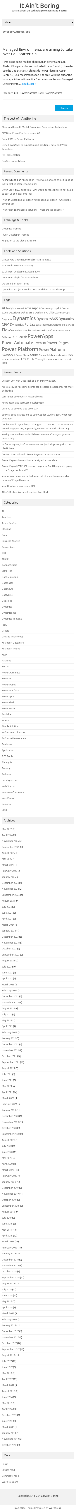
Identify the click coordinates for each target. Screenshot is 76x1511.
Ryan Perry (7, 209)
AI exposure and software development (23, 402)
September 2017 (11, 1349)
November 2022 (10, 1002)
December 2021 (10, 1044)
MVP (67, 330)
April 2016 (7, 1409)
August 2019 (8, 1211)
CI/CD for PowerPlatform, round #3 (21, 133)
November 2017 (10, 1337)
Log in (5, 1464)
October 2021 (9, 1056)
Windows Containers (13, 792)
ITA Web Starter (19, 330)
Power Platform (28, 93)
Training (6, 768)
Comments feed (10, 1475)
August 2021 (8, 1068)
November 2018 (10, 1265)
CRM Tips (7, 571)
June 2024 (7, 912)
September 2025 (11, 847)
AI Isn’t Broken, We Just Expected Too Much (25, 492)
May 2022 (7, 1020)
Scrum (34, 354)
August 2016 (8, 1391)
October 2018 (9, 1271)
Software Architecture (13, 732)
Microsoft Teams (11, 648)
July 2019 (7, 1217)
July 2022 (7, 1014)
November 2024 (10, 888)
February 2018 (9, 1319)
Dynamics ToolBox (12, 618)
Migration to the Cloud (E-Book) (19, 240)
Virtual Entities (55, 359)
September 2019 (11, 1205)
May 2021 (7, 1086)
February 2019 (9, 1247)
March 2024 (8, 924)
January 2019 (9, 1253)
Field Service (67, 324)
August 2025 (8, 853)
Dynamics (24, 318)
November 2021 (10, 1050)
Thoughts (41, 359)
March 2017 (8, 1385)
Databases (7, 583)
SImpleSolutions (48, 355)
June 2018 (7, 1295)
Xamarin (67, 359)
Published (7, 714)
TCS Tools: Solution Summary (17, 265)
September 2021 (11, 1062)
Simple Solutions (11, 726)
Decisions (7, 600)
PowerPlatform (52, 350)
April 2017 (7, 1379)
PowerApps (40, 336)
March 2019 (8, 1241)
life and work (35, 330)
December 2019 (10, 1187)
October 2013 (9, 1415)
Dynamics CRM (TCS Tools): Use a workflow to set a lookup (33, 289)
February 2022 (9, 1032)
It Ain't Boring (39, 5)
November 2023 (10, 942)
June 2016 (7, 1397)
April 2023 (7, 978)
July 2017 (7, 1361)
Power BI (40, 343)
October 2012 (9, 1445)
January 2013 (9, 1433)
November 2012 (10, 1439)
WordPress (8, 798)
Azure (19, 308)
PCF (14, 337)
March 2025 (8, 865)
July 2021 (7, 1074)
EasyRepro (42, 324)
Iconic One (20, 1508)
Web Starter (8, 786)
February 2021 (9, 1104)
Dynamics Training (11, 228)
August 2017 (8, 1355)
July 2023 (7, 966)
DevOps (65, 312)
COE (16, 93)
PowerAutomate (17, 342)
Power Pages (57, 343)
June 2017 (7, 1367)
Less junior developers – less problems (22, 396)
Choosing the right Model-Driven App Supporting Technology (34, 127)
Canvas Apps (46, 308)
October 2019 (9, 1199)
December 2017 (10, 1331)
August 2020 (8, 1140)
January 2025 (9, 877)
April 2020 (7, 1163)
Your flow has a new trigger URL (18, 486)
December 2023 (10, 936)
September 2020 (11, 1134)
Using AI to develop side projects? (20, 408)
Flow (6, 330)
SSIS (70, 355)
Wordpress (55, 1508)
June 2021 (7, 1080)
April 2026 (7, 835)
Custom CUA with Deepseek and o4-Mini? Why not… (29, 380)
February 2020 (9, 1175)
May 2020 (7, 1158)
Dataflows (14, 312)
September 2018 (11, 1277)
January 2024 (9, 930)
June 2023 (7, 972)
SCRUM (6, 720)
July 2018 (7, 1289)
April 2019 (7, 1235)
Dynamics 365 (9, 612)
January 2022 (9, 1038)
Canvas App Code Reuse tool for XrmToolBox (26, 259)
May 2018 (7, 1301)
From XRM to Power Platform (18, 139)
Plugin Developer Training (15, 234)
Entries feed (8, 1470)
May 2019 (7, 1229)
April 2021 (7, 1092)
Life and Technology (12, 636)
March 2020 (8, 1170)
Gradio (5, 630)
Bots (4, 535)
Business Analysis (11, 541)
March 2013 (8, 1427)
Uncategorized (10, 780)
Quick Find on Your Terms (15, 283)
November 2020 (10, 1122)
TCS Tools (27, 359)
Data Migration (10, 577)
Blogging (6, 529)
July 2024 (7, 906)
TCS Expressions (11, 359)
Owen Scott (8, 189)
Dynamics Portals (22, 324)
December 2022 (10, 996)
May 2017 (7, 1373)
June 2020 (7, 1152)
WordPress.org (10, 1482)
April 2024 (7, 918)
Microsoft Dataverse (53, 330)
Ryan (4, 199)
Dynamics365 (47, 319)
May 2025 (7, 858)
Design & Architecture (48, 312)
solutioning (62, 355)
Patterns (6, 337)
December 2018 (10, 1259)
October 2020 (9, 1128)
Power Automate (11, 672)
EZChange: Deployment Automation (21, 271)
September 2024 (11, 894)
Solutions (7, 744)
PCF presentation (11, 155)
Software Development (14, 738)
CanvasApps (31, 308)
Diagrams (7, 319)
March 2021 (8, 1098)
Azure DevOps (9, 523)
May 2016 (7, 1403)
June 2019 (7, 1223)
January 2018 (9, 1325)
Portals (22, 337)
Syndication (8, 750)
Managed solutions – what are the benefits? (40, 209)
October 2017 (9, 1343)
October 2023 (9, 948)
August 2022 (8, 1008)
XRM (4, 363)
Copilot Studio (9, 565)
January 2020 (9, 1182)
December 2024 (10, 882)
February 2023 (9, 990)
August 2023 (8, 960)
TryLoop (6, 774)
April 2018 (7, 1307)
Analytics (11, 308)
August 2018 (8, 1283)
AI (3, 308)
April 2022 (7, 1026)
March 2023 (8, 984)
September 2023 (11, 954)
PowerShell (8, 355)
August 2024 (8, 900)
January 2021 (9, 1110)
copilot (57, 308)
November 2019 (10, 1193)
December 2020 (10, 1116)
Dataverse (27, 312)
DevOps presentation (13, 161)
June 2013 (7, 1421)
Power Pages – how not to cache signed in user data (29, 460)
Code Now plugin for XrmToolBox (20, 277)
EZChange (54, 324)
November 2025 (10, 841)
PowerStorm (23, 355)
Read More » (29, 83)
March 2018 (8, 1313)
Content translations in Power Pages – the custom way (31, 454)
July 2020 (7, 1146)
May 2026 (7, 829)
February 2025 (9, 870)
